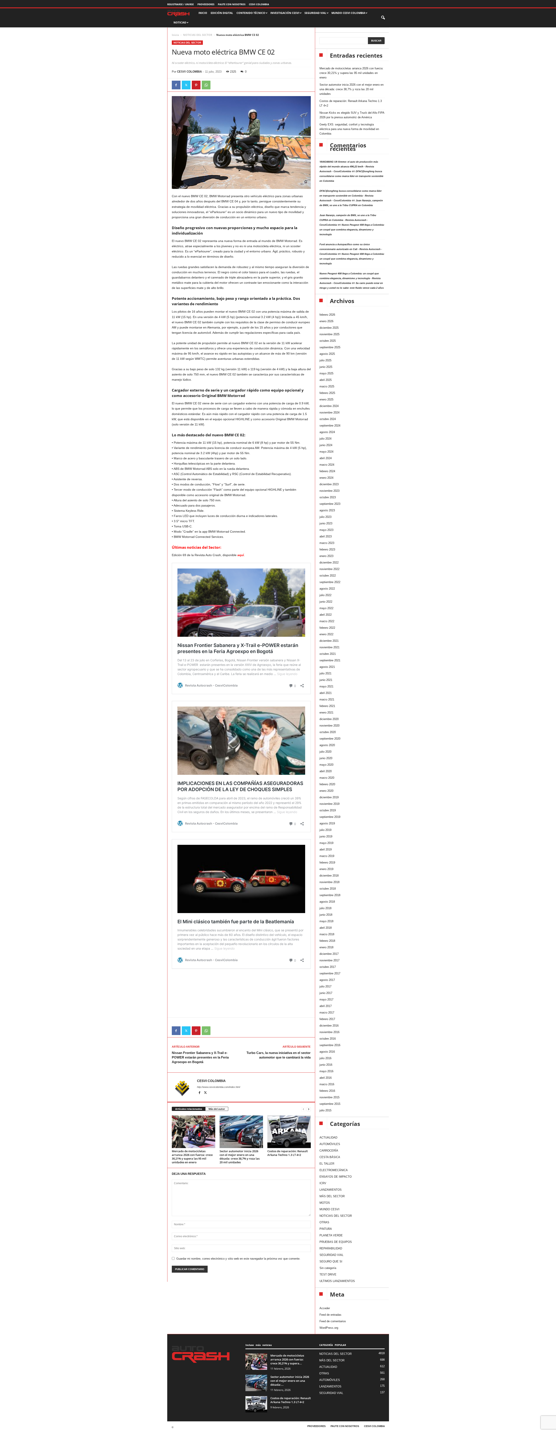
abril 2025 (325, 380)
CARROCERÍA (328, 1150)
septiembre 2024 (329, 425)
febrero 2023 (327, 549)
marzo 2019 (326, 856)
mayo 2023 (326, 530)
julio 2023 (325, 516)
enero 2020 (326, 790)
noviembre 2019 (329, 803)
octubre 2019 (327, 810)
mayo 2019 (326, 843)
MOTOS (324, 1202)
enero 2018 (326, 947)
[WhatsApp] (206, 85)
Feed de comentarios (332, 1321)
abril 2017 (325, 1006)
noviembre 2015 (329, 1097)
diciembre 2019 (329, 797)
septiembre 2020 (329, 738)
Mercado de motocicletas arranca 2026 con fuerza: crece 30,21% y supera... (287, 1359)
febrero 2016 (327, 1090)
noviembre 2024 (329, 412)
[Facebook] (176, 85)
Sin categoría (327, 1268)
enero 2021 (326, 712)
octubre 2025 (327, 340)
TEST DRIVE (327, 1274)
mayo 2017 (326, 999)
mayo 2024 (326, 451)
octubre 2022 (327, 575)
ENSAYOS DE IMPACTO (335, 1176)
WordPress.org (328, 1327)
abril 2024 (325, 458)
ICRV (322, 1183)
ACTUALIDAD (328, 1137)
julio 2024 (325, 438)
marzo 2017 (326, 1012)
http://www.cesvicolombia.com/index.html (218, 1087)
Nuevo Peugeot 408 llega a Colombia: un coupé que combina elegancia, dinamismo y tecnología (351, 229)
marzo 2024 (326, 464)
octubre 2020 (327, 732)
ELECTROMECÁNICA (333, 1170)
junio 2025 (325, 366)
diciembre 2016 (329, 1025)
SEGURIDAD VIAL (331, 1255)
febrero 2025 (327, 393)
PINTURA (325, 1228)
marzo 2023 (326, 543)
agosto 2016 (327, 1051)
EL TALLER (326, 1163)
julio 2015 (325, 1110)
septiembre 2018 (329, 895)
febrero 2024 (327, 471)
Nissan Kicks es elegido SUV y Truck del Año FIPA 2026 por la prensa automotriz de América (351, 115)
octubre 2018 (327, 888)
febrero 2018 (327, 940)
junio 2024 (325, 445)
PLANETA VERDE (331, 1235)
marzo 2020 (326, 777)
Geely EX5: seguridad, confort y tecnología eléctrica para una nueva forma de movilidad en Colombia (349, 129)
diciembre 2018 (329, 875)
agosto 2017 (327, 980)
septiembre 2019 (329, 817)
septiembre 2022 (329, 582)
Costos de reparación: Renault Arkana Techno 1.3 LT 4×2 (287, 1153)
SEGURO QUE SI (330, 1261)
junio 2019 (325, 836)
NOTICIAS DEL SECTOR (197, 35)
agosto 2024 (327, 432)
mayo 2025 (326, 373)
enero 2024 (326, 477)
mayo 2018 (326, 921)
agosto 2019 (327, 823)
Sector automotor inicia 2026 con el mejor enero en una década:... (289, 1381)
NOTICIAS (180, 22)
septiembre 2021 (329, 660)
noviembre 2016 (329, 1032)
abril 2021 (325, 693)
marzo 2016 (326, 1084)
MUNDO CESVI (329, 1209)
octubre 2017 (327, 967)
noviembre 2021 (329, 647)
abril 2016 (325, 1077)
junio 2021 (325, 680)
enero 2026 (326, 321)
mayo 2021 (326, 686)
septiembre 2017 (329, 973)
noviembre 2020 (329, 725)
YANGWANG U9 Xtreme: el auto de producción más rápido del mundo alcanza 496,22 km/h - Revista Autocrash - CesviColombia (348, 166)
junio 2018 (325, 914)
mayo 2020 (326, 764)
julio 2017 (325, 986)
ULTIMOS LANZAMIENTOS (337, 1281)
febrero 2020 (327, 784)
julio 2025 (325, 360)
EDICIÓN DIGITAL (222, 13)
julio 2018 (325, 908)
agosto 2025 (327, 353)
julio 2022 (325, 595)
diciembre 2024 (329, 406)
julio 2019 (325, 830)
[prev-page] (303, 1109)
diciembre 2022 (329, 562)
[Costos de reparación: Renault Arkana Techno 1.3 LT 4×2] (289, 1131)
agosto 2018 (327, 901)
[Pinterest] (196, 85)
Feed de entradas (330, 1314)
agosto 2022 (327, 588)
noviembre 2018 (329, 882)
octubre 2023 (327, 497)
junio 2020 (325, 758)
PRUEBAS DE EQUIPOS (335, 1242)
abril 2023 (325, 536)
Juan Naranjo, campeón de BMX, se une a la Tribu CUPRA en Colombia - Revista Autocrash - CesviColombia (347, 220)
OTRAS (324, 1222)
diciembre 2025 (329, 327)
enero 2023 (326, 556)
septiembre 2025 (329, 347)
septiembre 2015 (329, 1103)
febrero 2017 (327, 1019)
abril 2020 (325, 771)
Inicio (175, 35)
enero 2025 (326, 399)
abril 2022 (325, 614)
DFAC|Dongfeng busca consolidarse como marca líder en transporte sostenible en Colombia (351, 176)
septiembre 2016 (329, 1045)
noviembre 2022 (329, 569)
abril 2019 (325, 849)
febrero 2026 (327, 314)
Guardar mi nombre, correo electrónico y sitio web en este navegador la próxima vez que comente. (238, 1258)
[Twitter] (186, 85)
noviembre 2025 (329, 334)
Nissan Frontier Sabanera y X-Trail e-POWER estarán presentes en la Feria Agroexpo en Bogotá (200, 1057)
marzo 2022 (326, 621)
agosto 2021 (327, 666)
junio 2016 (325, 1064)
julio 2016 (325, 1058)
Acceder (324, 1308)
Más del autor (216, 1108)
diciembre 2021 (329, 640)
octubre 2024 (327, 419)
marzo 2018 (326, 934)
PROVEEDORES (205, 4)
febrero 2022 (327, 627)
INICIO (203, 13)
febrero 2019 (327, 862)
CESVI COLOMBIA (259, 4)
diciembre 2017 (329, 953)
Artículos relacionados (188, 1108)
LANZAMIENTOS (330, 1189)
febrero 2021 (327, 706)
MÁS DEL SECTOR (332, 1196)
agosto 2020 (327, 745)
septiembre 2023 (329, 503)
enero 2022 (326, 634)
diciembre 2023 (329, 484)
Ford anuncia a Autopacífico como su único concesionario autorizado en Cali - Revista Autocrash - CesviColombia (350, 249)
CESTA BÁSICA (329, 1157)
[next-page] (308, 1109)
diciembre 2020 (329, 719)
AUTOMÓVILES (329, 1144)
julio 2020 (325, 751)
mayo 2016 (326, 1071)
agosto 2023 (327, 510)
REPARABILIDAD (330, 1248)
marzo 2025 (326, 386)
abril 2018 (325, 927)
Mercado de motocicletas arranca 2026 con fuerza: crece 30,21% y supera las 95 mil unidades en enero (192, 1156)
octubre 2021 (327, 653)
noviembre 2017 (329, 960)
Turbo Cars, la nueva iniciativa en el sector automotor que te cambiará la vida (279, 1055)
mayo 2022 (326, 608)
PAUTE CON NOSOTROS (231, 4)
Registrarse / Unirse (180, 4)
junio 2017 (325, 993)
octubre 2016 (327, 1038)
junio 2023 (325, 523)
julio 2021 (325, 673)
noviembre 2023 (329, 490)
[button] (383, 18)
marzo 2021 (326, 699)
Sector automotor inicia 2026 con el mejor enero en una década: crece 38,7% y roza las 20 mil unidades (240, 1156)
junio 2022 (325, 601)
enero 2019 (326, 869)
